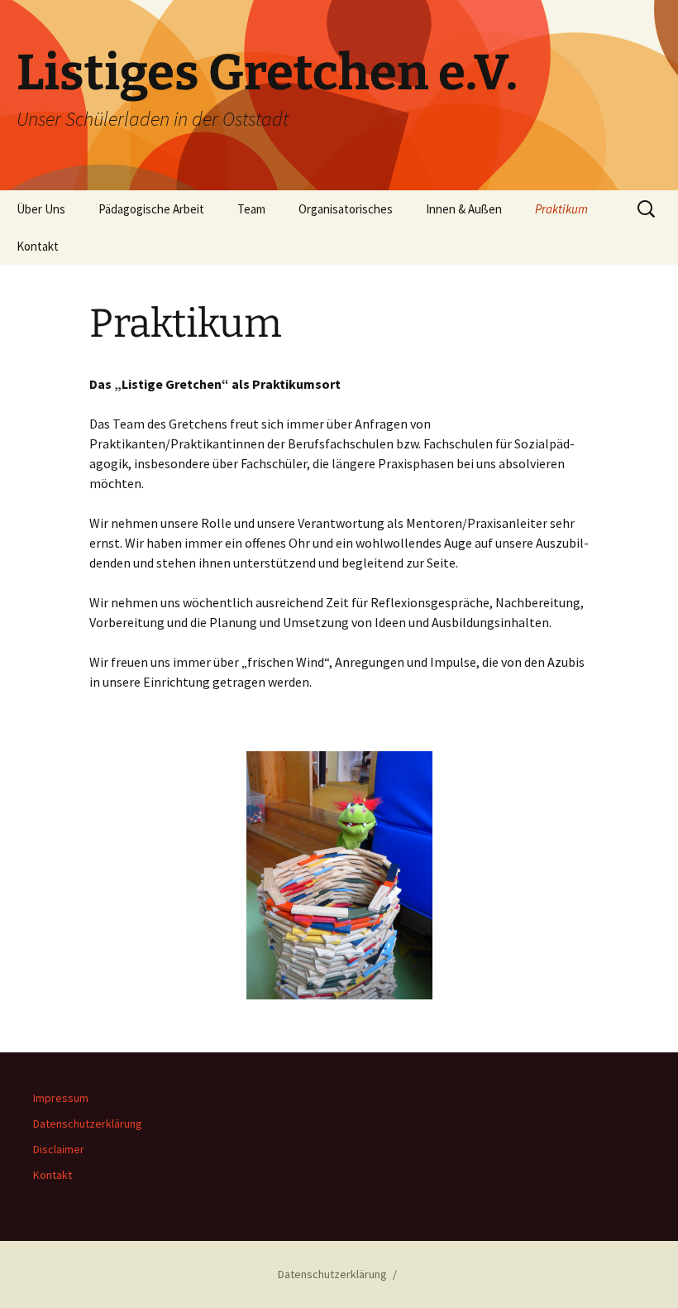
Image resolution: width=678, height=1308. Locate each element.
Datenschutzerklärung (87, 1123)
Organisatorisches (345, 209)
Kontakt (38, 246)
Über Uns (41, 209)
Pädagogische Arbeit (151, 209)
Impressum (60, 1097)
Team (251, 209)
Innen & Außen (464, 209)
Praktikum (561, 209)
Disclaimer (58, 1149)
